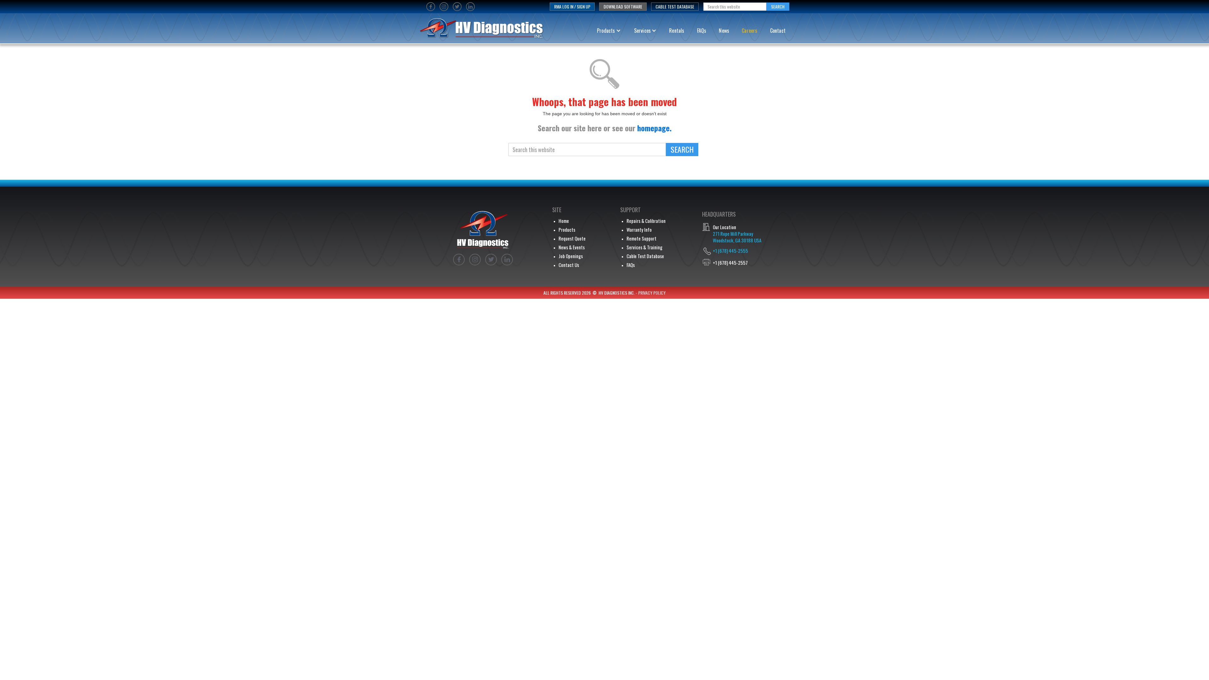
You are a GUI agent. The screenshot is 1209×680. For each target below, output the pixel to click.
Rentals (676, 30)
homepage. (654, 127)
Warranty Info (639, 229)
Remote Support (641, 238)
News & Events (572, 247)
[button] (608, 30)
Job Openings (571, 255)
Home (564, 220)
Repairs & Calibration (646, 220)
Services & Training (644, 247)
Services (642, 30)
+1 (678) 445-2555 (730, 250)
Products (606, 30)
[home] (479, 30)
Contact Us (569, 264)
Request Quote (572, 238)
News (724, 30)
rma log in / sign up (572, 6)
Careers (749, 30)
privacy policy (652, 292)
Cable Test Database (675, 6)
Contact (778, 30)
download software (623, 6)
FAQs (702, 30)
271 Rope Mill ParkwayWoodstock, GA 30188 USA (737, 237)
